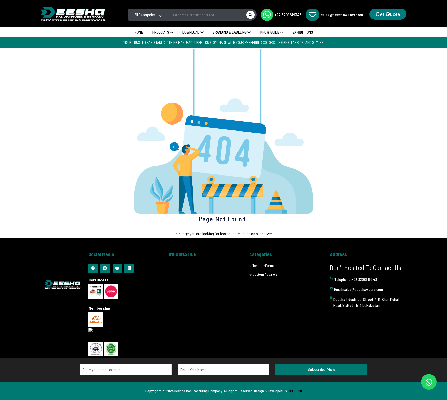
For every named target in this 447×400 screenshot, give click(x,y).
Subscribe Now (321, 370)
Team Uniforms (263, 265)
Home (138, 32)
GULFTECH (295, 391)
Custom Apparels (265, 274)
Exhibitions (302, 32)
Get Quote (388, 14)
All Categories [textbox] (145, 14)
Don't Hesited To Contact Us (365, 267)
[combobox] (147, 15)
